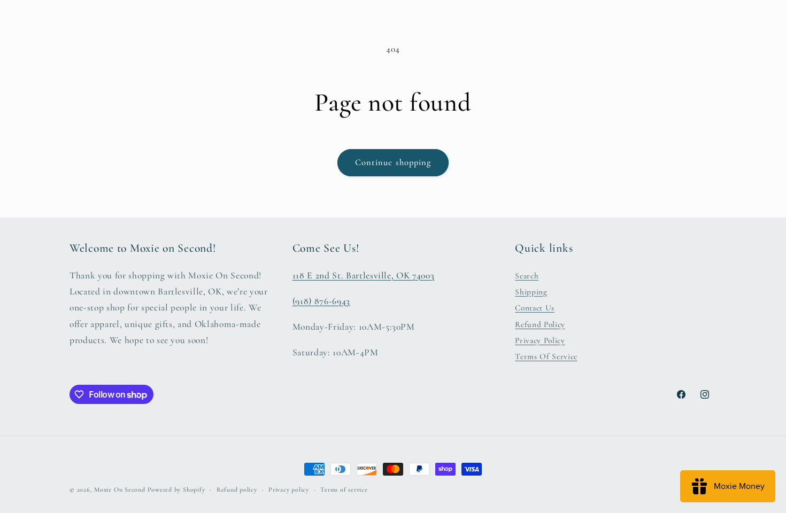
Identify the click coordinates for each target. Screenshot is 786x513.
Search (526, 276)
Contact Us (534, 308)
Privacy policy (288, 489)
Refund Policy (540, 324)
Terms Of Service (546, 357)
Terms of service (343, 489)
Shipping (531, 292)
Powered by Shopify (176, 489)
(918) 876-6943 (321, 301)
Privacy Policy (540, 340)
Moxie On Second (119, 489)
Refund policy (237, 489)
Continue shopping (393, 162)
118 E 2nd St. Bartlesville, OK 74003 (363, 275)
